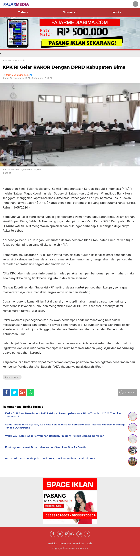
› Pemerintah (17, 60)
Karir (89, 543)
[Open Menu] (135, 4)
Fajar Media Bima (79, 548)
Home (6, 60)
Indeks (116, 12)
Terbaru (23, 12)
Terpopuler (70, 12)
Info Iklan (78, 543)
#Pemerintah (12, 377)
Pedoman (65, 543)
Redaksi (52, 543)
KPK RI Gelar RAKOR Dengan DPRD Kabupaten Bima (64, 67)
